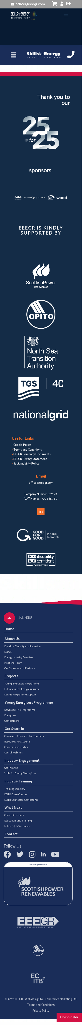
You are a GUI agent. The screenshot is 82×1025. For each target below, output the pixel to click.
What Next (13, 808)
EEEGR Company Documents (32, 454)
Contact (11, 834)
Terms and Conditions (27, 449)
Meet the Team (13, 663)
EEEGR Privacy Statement (30, 459)
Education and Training (18, 821)
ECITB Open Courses (15, 795)
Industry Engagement (22, 760)
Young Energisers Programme (21, 684)
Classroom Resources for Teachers (24, 736)
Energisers (10, 715)
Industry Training (18, 781)
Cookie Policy (22, 445)
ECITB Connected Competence (21, 800)
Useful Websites (13, 753)
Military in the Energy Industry (21, 689)
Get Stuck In (14, 729)
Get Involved (11, 768)
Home (9, 629)
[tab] (9, 618)
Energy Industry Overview (18, 657)
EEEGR (8, 652)
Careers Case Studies (16, 747)
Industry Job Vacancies (17, 826)
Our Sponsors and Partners (19, 668)
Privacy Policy (40, 1011)
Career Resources (14, 815)
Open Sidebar (69, 1017)
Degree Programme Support (20, 695)
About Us (12, 639)
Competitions (12, 721)
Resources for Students (17, 742)
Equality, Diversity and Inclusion (22, 647)
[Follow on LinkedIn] (41, 511)
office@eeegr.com (30, 4)
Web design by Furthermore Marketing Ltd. (51, 999)
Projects (11, 676)
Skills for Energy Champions (20, 773)
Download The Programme (19, 710)
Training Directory (14, 789)
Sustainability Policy (26, 463)
